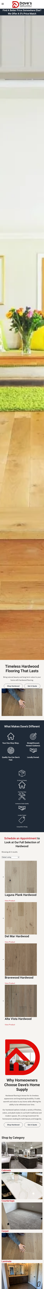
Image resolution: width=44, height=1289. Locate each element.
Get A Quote (32, 686)
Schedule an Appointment (20, 838)
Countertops (8, 1201)
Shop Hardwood (13, 686)
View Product (10, 901)
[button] (3, 4)
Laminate (6, 1261)
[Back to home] (22, 4)
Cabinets (6, 1170)
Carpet (5, 1231)
